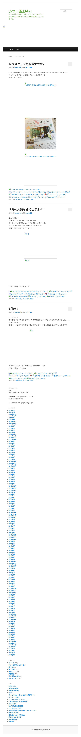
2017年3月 (12, 482)
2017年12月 (12, 462)
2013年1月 (12, 586)
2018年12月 (12, 435)
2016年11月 (12, 488)
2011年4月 (12, 633)
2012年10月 (12, 593)
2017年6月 (12, 475)
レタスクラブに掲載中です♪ (27, 64)
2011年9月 (12, 622)
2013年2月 (12, 584)
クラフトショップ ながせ (17, 699)
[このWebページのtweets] (18, 197)
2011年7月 (12, 626)
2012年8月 (12, 597)
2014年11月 (12, 537)
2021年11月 (12, 415)
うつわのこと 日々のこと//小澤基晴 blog (22, 695)
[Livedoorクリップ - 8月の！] (19, 376)
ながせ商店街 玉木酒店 (16, 706)
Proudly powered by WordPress (40, 730)
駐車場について (13, 678)
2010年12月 (12, 642)
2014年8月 (12, 544)
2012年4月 (12, 606)
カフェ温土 (29, 68)
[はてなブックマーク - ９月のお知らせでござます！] (30, 291)
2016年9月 (12, 493)
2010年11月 (12, 644)
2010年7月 (12, 653)
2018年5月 (12, 450)
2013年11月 (12, 564)
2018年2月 (12, 457)
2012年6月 (12, 602)
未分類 (11, 667)
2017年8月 (12, 470)
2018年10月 (12, 439)
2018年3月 (12, 455)
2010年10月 (12, 646)
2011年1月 (12, 639)
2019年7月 (12, 426)
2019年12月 (12, 421)
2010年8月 (12, 650)
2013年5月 (12, 577)
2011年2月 (12, 637)
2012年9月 (12, 595)
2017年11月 (12, 464)
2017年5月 (12, 477)
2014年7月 (12, 546)
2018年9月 (12, 441)
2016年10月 (12, 490)
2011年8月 (12, 624)
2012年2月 (12, 610)
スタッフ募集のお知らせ (16, 665)
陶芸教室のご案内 (14, 676)
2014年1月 (12, 559)
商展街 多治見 (13, 713)
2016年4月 (12, 504)
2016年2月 (12, 508)
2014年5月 (12, 550)
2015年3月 (12, 528)
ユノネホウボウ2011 (15, 708)
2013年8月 (12, 570)
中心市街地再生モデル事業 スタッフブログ (22, 710)
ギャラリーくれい (14, 697)
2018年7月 (12, 446)
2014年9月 (12, 542)
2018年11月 (12, 437)
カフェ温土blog (20, 11)
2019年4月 (12, 430)
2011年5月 (12, 630)
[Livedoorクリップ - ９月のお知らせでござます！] (27, 294)
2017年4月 (12, 479)
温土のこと (19, 199)
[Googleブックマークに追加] (57, 192)
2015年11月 (12, 515)
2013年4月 (12, 579)
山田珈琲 (11, 721)
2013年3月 (12, 582)
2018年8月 (12, 444)
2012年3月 (12, 608)
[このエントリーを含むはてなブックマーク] (25, 189)
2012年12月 (12, 588)
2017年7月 (12, 473)
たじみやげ (12, 704)
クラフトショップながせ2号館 (18, 701)
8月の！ (14, 308)
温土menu (12, 669)
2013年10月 (12, 566)
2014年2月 (12, 557)
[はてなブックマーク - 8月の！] (22, 373)
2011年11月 (12, 617)
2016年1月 (12, 510)
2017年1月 (12, 484)
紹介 (18, 49)
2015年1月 (12, 533)
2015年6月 (12, 522)
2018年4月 (12, 453)
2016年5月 (12, 502)
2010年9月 (12, 648)
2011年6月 (12, 628)
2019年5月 (12, 428)
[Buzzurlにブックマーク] (37, 197)
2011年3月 (12, 635)
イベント (11, 663)
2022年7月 (12, 413)
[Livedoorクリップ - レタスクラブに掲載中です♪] (26, 194)
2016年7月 (12, 497)
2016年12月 (12, 486)
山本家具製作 (13, 719)
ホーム (11, 49)
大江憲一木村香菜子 (15, 717)
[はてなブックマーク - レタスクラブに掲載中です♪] (27, 192)
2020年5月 (12, 417)
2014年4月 (12, 553)
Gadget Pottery (14, 690)
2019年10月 (12, 424)
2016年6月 (12, 499)
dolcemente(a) (13, 688)
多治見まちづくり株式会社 (17, 715)
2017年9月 (12, 468)
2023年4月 (12, 410)
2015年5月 (12, 524)
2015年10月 (12, 517)
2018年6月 (12, 448)
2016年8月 (12, 495)
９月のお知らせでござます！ (27, 209)
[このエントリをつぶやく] (56, 194)
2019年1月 (12, 433)
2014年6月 (12, 548)
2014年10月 (12, 539)
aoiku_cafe (12, 686)
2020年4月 (12, 419)
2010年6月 (12, 655)
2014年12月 (12, 535)
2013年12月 (12, 562)
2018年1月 (12, 459)
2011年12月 (12, 615)
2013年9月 (12, 568)
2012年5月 (12, 604)
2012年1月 (12, 613)
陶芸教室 (11, 674)
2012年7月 (12, 599)
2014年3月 (12, 555)
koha (10, 693)
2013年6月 (12, 575)
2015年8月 (12, 519)
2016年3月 (12, 506)
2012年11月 (12, 590)
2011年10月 (12, 619)
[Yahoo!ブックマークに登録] (46, 194)
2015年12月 (12, 513)
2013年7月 (12, 573)
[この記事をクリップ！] (69, 192)
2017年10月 (12, 466)
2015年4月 (12, 526)
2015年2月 (12, 530)
